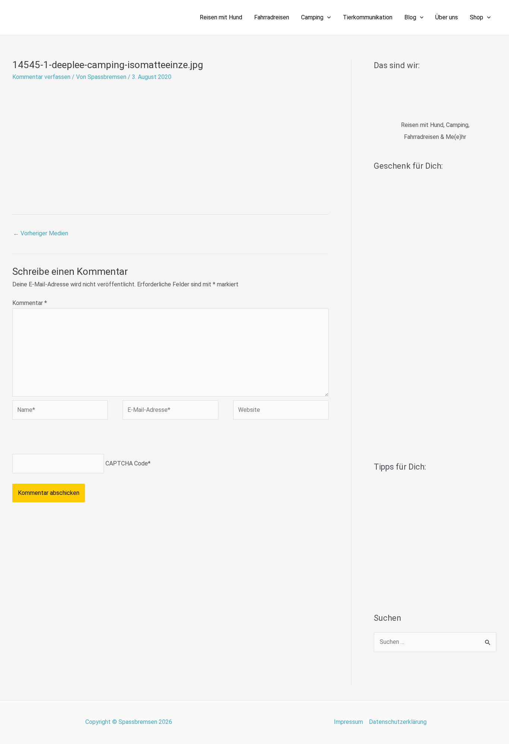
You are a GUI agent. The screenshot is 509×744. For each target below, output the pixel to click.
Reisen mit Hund (221, 17)
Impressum (348, 721)
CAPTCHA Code (126, 463)
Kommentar (29, 302)
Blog (410, 17)
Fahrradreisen (271, 17)
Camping (312, 17)
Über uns (446, 17)
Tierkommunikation (367, 17)
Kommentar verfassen (41, 76)
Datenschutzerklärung (398, 721)
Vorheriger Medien (40, 233)
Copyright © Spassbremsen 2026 (128, 721)
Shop (476, 17)
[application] (327, 17)
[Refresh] (65, 438)
